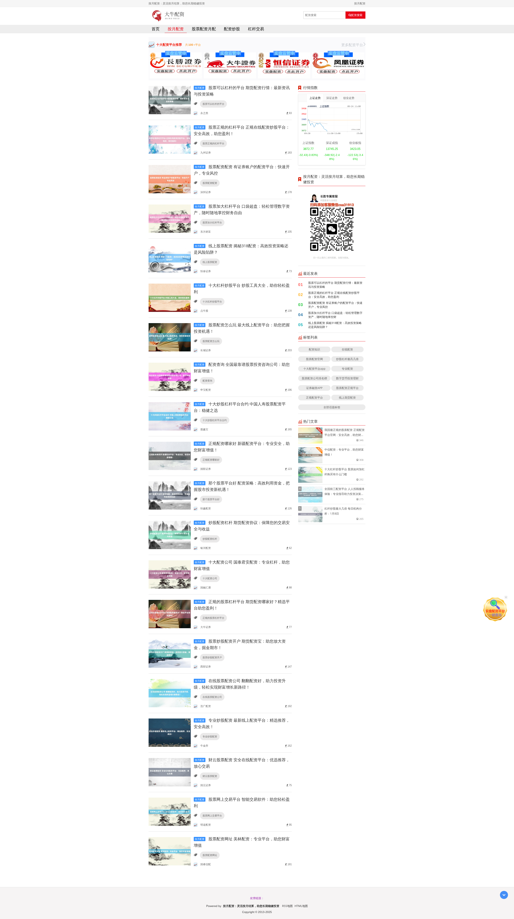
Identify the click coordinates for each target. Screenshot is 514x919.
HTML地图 (301, 906)
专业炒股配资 (210, 736)
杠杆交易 (256, 29)
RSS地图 (287, 906)
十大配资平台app (314, 368)
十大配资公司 (210, 578)
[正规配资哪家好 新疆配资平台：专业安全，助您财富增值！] (170, 456)
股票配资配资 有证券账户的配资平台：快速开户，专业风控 (335, 305)
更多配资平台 (352, 44)
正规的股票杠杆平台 (213, 618)
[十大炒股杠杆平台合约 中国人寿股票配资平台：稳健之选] (170, 416)
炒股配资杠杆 (210, 538)
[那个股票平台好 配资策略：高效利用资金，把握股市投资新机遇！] (170, 495)
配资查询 (207, 380)
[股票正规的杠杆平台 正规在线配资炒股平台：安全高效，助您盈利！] (170, 139)
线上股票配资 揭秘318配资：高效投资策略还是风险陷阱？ (335, 325)
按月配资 (176, 29)
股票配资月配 (204, 29)
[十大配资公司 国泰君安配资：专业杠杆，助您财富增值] (170, 574)
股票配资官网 (314, 359)
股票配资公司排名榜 (314, 378)
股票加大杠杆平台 (212, 222)
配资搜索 (356, 15)
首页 (156, 29)
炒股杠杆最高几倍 (347, 359)
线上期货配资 (347, 397)
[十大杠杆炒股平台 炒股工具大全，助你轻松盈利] (170, 297)
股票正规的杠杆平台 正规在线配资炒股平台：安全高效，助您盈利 (334, 295)
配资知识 (314, 349)
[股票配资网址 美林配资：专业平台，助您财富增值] (170, 851)
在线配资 (347, 349)
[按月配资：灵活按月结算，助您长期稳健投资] (168, 15)
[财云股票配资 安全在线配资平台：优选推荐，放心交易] (170, 772)
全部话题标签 (331, 407)
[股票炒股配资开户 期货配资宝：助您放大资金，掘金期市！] (170, 653)
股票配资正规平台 (347, 388)
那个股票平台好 (211, 499)
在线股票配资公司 (212, 697)
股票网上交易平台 (212, 815)
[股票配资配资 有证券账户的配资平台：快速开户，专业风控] (170, 179)
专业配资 (347, 368)
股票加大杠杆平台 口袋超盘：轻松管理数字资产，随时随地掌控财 (335, 315)
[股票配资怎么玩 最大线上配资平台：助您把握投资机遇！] (170, 337)
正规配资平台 (314, 397)
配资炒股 (232, 29)
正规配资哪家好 (211, 459)
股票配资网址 (210, 855)
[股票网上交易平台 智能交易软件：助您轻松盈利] (170, 811)
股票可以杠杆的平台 (213, 104)
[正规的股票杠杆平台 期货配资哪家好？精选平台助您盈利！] (170, 614)
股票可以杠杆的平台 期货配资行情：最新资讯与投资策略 (335, 285)
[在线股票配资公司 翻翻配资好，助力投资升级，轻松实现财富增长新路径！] (170, 693)
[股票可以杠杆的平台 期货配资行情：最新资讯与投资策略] (170, 100)
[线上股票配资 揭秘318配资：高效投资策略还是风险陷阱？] (170, 258)
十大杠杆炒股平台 (212, 301)
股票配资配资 (210, 183)
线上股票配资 (210, 262)
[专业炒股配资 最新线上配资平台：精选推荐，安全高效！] (170, 732)
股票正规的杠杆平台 (213, 143)
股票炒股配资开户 (212, 657)
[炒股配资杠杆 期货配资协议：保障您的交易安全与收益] (170, 535)
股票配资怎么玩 (211, 341)
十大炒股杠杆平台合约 (215, 420)
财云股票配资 (210, 776)
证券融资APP (314, 388)
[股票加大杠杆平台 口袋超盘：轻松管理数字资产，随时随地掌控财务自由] (170, 218)
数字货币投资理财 (347, 378)
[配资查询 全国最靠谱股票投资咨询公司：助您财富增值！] (170, 377)
